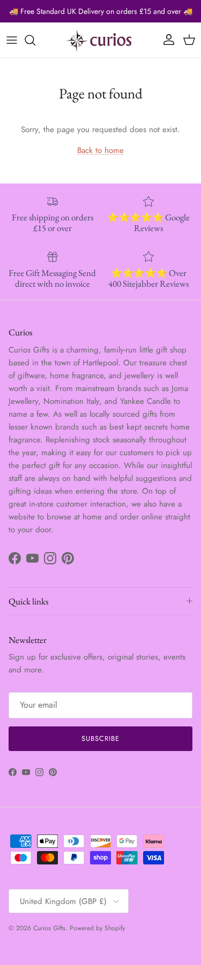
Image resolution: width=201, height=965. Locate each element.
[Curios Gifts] (101, 40)
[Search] (35, 40)
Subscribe (100, 738)
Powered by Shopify (97, 928)
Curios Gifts (49, 928)
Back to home (100, 150)
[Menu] (12, 40)
